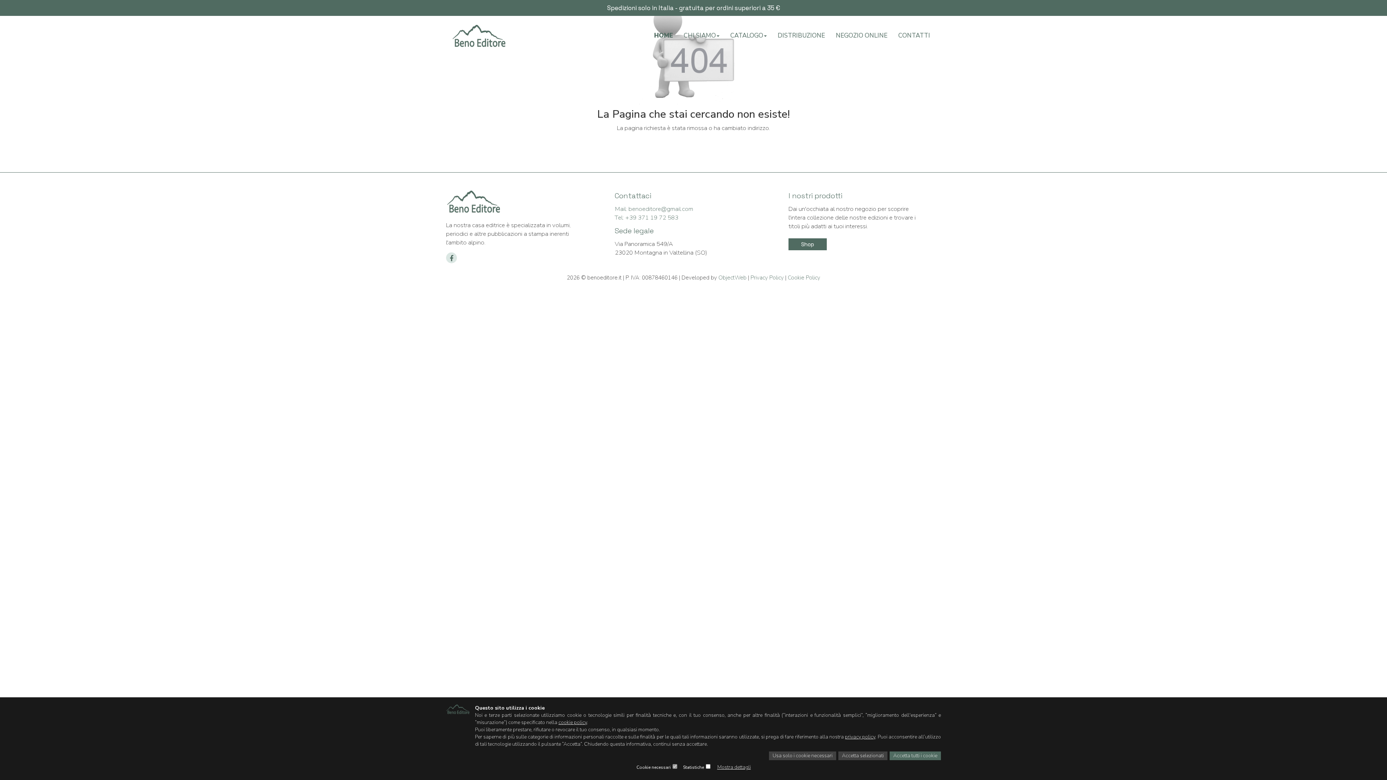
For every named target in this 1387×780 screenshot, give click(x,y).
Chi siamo (700, 35)
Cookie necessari (653, 767)
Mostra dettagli (734, 767)
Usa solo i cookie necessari (803, 755)
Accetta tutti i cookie (915, 755)
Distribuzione (801, 35)
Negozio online (861, 35)
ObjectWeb (732, 277)
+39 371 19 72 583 (646, 217)
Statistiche (693, 767)
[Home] (478, 38)
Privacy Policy (767, 277)
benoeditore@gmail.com (654, 209)
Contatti (914, 35)
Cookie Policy (803, 277)
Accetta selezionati (863, 755)
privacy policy (860, 736)
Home (663, 35)
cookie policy (572, 722)
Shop (807, 244)
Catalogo (746, 35)
